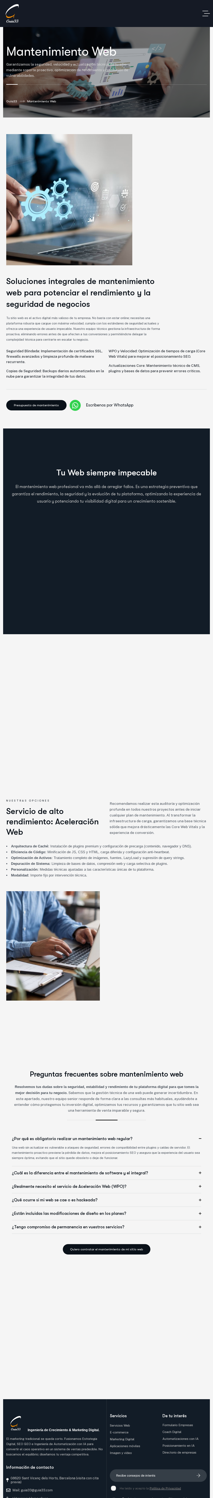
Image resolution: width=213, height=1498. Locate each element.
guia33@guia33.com (37, 1490)
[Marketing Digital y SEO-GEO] (12, 13)
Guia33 (11, 101)
